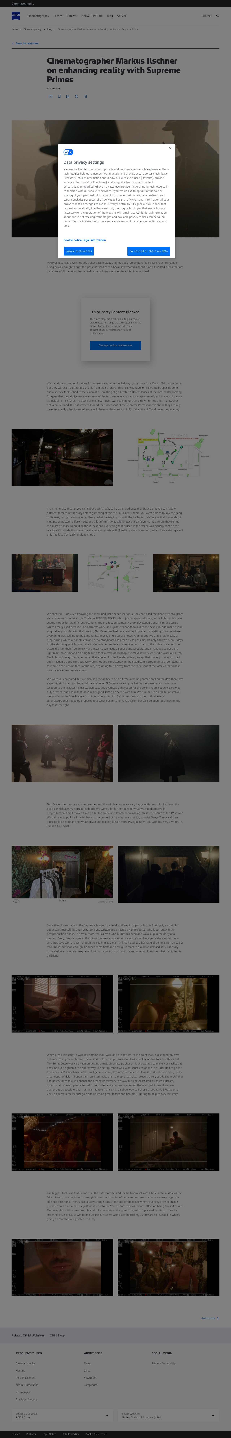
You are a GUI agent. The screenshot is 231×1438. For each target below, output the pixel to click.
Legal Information (94, 240)
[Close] (170, 148)
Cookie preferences (79, 251)
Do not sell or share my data (148, 251)
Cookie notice (73, 240)
